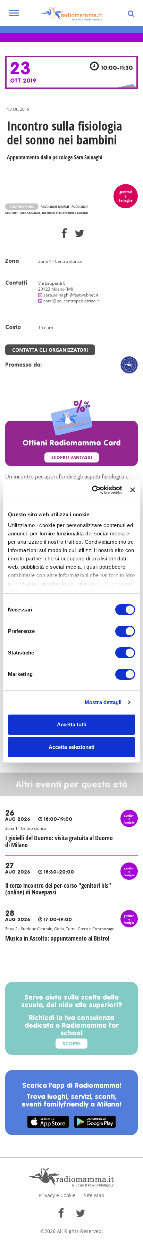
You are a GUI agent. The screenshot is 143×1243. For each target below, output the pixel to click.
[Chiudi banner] (132, 489)
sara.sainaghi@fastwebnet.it (70, 295)
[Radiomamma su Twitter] (80, 1213)
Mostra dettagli (103, 702)
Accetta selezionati (71, 747)
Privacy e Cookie (57, 1195)
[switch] (125, 631)
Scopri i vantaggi (71, 457)
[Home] (71, 14)
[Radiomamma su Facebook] (61, 1213)
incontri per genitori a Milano (65, 212)
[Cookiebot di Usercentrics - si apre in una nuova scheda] (92, 489)
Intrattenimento (21, 206)
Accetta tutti (71, 724)
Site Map (94, 1195)
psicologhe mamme (55, 206)
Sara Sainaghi (30, 212)
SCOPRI (71, 1044)
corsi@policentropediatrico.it (71, 301)
